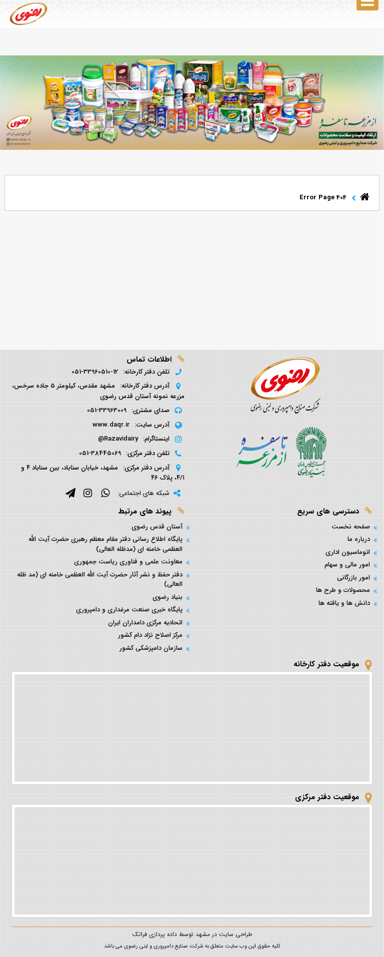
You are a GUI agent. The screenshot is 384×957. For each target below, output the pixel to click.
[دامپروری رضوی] (29, 13)
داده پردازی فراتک (154, 934)
